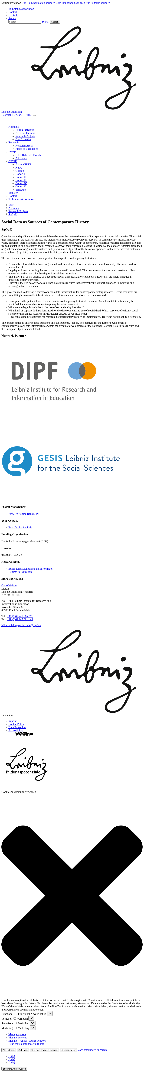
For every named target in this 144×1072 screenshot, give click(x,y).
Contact (12, 11)
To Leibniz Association (21, 8)
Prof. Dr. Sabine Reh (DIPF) (24, 513)
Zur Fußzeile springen (98, 2)
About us (13, 208)
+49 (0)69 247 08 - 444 (20, 619)
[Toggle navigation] (34, 115)
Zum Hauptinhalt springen (70, 2)
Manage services (17, 1037)
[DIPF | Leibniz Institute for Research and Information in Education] (61, 419)
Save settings (68, 1050)
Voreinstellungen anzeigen (44, 1050)
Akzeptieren (9, 1050)
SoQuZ (12, 214)
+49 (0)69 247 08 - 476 (20, 616)
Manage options (17, 1034)
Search (54, 21)
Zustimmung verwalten (14, 1068)
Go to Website (9, 585)
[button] (12, 18)
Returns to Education (20, 571)
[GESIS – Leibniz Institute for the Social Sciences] (61, 500)
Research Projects (18, 211)
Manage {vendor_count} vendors (27, 1040)
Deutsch (13, 15)
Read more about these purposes (26, 1043)
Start (11, 205)
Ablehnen (23, 1050)
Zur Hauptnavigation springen (38, 2)
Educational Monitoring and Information (30, 568)
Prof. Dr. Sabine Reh (20, 527)
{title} (11, 1056)
